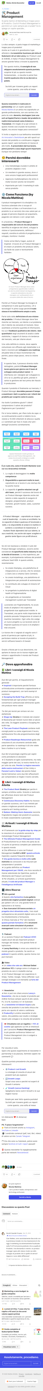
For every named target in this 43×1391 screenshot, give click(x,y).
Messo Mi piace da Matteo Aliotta (18, 1235)
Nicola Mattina (14, 32)
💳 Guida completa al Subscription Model (11, 1330)
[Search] (39, 1285)
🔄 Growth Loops (12, 1079)
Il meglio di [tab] (6, 1285)
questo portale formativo (12, 923)
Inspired (7, 685)
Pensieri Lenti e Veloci (11, 771)
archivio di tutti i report (18, 1144)
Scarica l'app (31, 1381)
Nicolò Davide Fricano (14, 1233)
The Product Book (11, 789)
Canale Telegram (23, 1136)
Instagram (30, 1128)
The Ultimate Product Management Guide (22, 839)
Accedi (38, 3)
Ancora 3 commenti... (9, 1275)
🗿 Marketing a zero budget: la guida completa (15, 1292)
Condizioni (28, 1374)
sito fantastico (16, 897)
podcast (5, 954)
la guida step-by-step (28, 830)
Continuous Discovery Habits (17, 801)
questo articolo (33, 853)
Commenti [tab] (6, 1214)
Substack (11, 1387)
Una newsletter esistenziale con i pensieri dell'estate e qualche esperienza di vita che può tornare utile (16, 1318)
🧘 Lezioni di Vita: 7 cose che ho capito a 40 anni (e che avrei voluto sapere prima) (16, 1311)
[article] (21, 1297)
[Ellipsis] (40, 1233)
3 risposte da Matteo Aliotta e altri (20, 1265)
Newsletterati (22, 1153)
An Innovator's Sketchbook (13, 137)
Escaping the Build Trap (14, 697)
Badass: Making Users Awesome (18, 812)
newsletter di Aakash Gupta (18, 1005)
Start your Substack (16, 1381)
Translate (6, 9)
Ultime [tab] (15, 1285)
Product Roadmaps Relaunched (17, 740)
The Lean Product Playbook (16, 728)
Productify (8, 1013)
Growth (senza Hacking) (19, 1088)
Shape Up (8, 717)
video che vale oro (14, 965)
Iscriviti (31, 3)
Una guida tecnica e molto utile (17, 859)
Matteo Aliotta (26, 32)
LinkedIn (14, 1130)
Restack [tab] (15, 1214)
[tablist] (10, 1214)
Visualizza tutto (9, 1347)
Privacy (21, 1374)
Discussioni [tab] (23, 1285)
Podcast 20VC (30, 937)
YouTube (5, 1130)
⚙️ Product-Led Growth (15, 1069)
